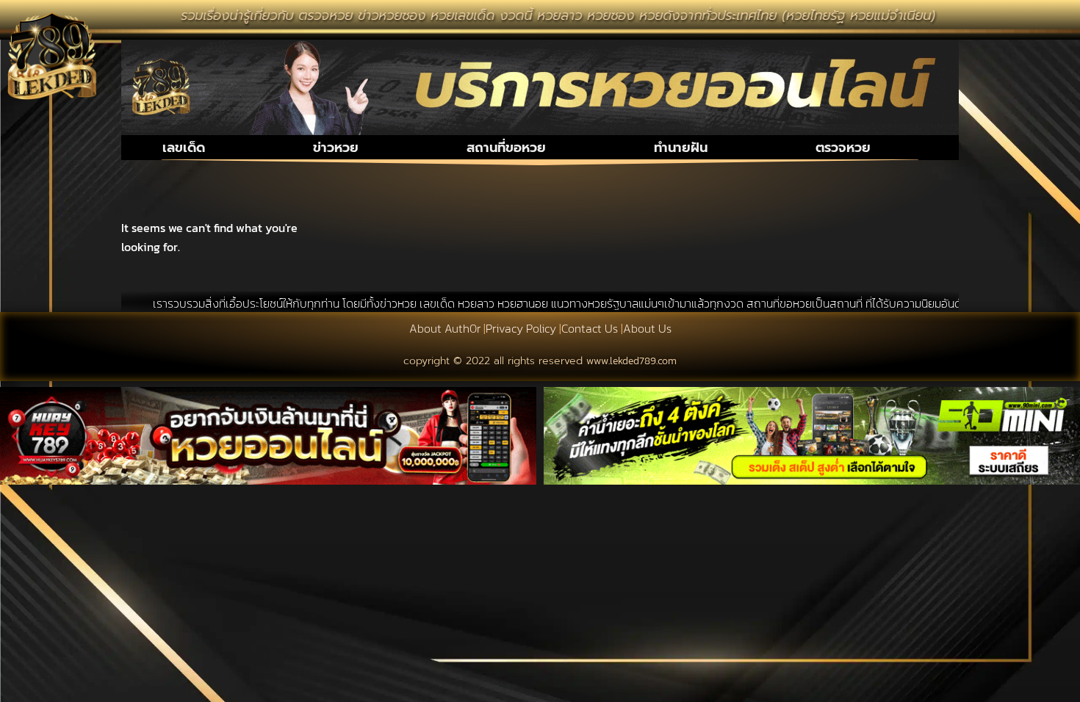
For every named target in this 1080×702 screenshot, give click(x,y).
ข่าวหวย (336, 147)
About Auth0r (444, 328)
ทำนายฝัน (681, 147)
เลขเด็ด (183, 147)
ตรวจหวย (843, 147)
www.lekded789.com (631, 361)
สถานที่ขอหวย (506, 147)
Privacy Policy (521, 328)
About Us (647, 328)
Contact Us (589, 328)
